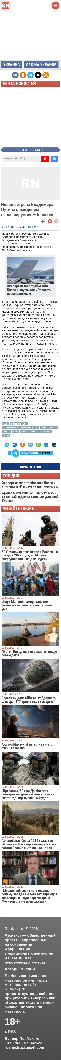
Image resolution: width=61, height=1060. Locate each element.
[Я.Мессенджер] (6, 444)
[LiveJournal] (54, 444)
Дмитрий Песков (28, 431)
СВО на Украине (41, 64)
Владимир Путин (19, 424)
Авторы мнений (20, 969)
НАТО (6, 435)
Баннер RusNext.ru (22, 1039)
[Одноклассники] (22, 444)
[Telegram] (30, 444)
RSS (10, 1032)
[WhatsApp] (38, 444)
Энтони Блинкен (49, 428)
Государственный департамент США (20, 428)
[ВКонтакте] (14, 444)
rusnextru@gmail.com (24, 1047)
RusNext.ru (15, 929)
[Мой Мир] (46, 444)
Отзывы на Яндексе (23, 1043)
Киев (15, 431)
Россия (6, 431)
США (5, 424)
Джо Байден (45, 431)
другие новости (31, 149)
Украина (11, 64)
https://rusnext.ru (20, 1002)
